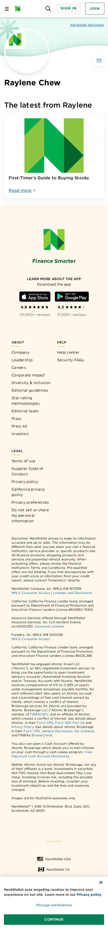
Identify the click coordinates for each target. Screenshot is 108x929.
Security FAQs (70, 360)
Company (20, 352)
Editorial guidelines (30, 390)
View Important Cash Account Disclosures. (52, 754)
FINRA (35, 714)
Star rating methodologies (26, 400)
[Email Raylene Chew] (99, 60)
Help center (68, 352)
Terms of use (23, 461)
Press (17, 418)
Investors (20, 434)
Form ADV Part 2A (69, 723)
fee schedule (84, 731)
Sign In (69, 8)
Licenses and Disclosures (72, 593)
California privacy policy (28, 492)
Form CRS (45, 723)
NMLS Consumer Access (31, 593)
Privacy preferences (30, 502)
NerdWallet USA (58, 859)
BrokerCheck (42, 735)
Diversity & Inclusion (31, 383)
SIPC (45, 714)
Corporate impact (28, 375)
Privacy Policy (23, 727)
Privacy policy (25, 482)
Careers (19, 367)
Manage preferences (54, 905)
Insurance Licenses (49, 626)
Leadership (22, 360)
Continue (53, 919)
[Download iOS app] (35, 296)
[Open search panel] (48, 9)
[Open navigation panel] (7, 8)
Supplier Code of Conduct (27, 471)
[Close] (101, 882)
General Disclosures (57, 731)
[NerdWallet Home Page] (19, 8)
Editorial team (25, 411)
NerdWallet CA (58, 869)
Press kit (20, 426)
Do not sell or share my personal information (30, 515)
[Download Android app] (72, 296)
